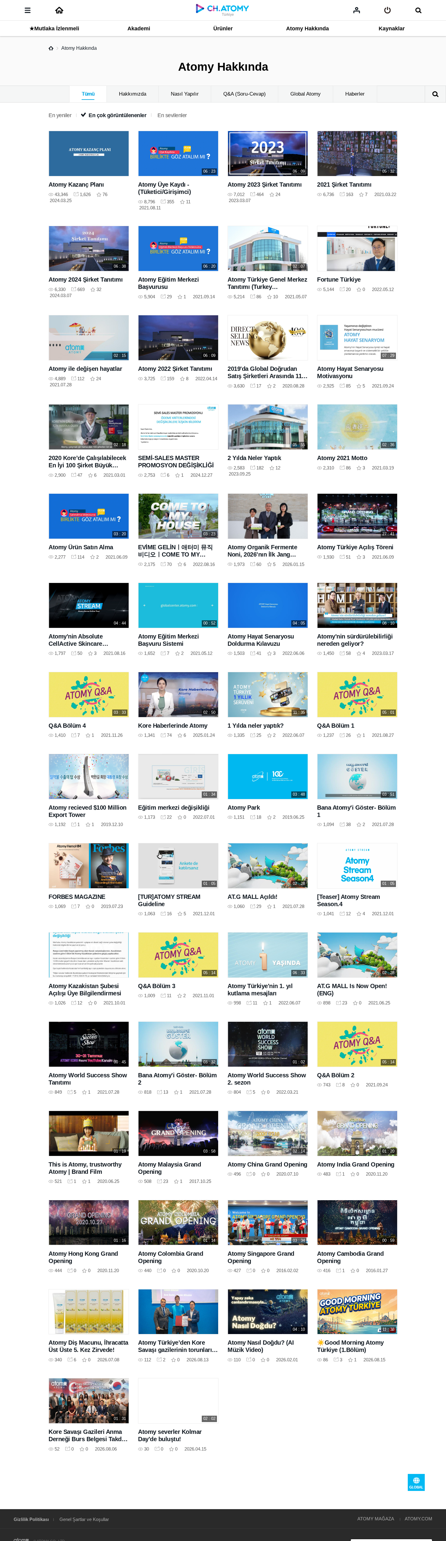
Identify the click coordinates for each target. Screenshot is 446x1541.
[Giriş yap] (387, 10)
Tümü (88, 94)
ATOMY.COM (418, 1518)
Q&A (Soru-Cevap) (244, 94)
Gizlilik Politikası (31, 1519)
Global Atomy (305, 94)
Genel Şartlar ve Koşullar (84, 1519)
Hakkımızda (132, 94)
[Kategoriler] (27, 10)
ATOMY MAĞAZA (375, 1518)
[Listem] (357, 10)
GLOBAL (416, 1482)
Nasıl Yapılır (185, 94)
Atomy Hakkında (79, 48)
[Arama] (418, 10)
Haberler (355, 94)
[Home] (59, 10)
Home (51, 48)
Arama (435, 94)
